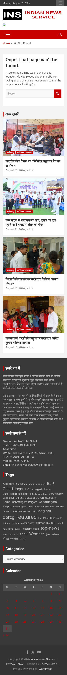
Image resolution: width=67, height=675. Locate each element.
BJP (50, 483)
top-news (50, 528)
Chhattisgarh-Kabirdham (27, 498)
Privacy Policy (14, 664)
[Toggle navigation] (8, 34)
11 (16, 608)
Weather (36, 534)
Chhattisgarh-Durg (38, 494)
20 (33, 614)
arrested (40, 484)
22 (51, 614)
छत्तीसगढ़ (10, 152)
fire (39, 518)
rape (10, 528)
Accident (8, 484)
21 (42, 614)
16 (59, 608)
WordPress (45, 669)
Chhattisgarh (14, 489)
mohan (15, 523)
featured (26, 517)
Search (57, 93)
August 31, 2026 (15, 170)
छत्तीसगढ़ (56, 534)
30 (59, 621)
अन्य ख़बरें (12, 114)
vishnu (22, 534)
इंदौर (48, 534)
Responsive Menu (60, 3)
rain (5, 529)
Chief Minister (42, 507)
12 (24, 608)
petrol (60, 523)
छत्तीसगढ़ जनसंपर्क (24, 152)
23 (59, 614)
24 (7, 621)
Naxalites (50, 523)
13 (33, 608)
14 (42, 608)
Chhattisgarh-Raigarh (24, 502)
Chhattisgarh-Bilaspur (15, 493)
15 (51, 608)
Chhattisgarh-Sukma (23, 507)
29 (51, 621)
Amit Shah (21, 484)
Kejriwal (6, 523)
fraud (46, 518)
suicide (18, 529)
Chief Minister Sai (21, 511)
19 (24, 614)
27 (33, 621)
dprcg (9, 517)
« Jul (5, 635)
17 (7, 614)
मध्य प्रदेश (14, 539)
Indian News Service (43, 659)
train (5, 535)
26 (24, 621)
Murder (40, 523)
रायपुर (22, 538)
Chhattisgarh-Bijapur (39, 489)
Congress (43, 511)
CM (33, 511)
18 (16, 614)
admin (30, 170)
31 (7, 628)
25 (16, 621)
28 (42, 621)
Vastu (12, 534)
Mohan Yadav (27, 523)
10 (7, 608)
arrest (31, 484)
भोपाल (6, 538)
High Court (56, 518)
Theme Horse (48, 664)
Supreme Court (31, 528)
